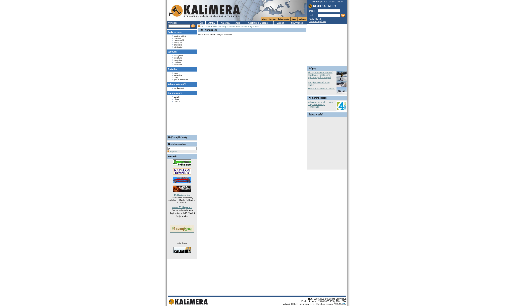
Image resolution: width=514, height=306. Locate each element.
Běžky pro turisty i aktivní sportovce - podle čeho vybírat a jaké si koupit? (320, 75)
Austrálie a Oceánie (258, 23)
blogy (176, 99)
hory (176, 77)
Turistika (172, 69)
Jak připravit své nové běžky (318, 83)
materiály (178, 60)
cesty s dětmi (180, 36)
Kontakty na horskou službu (321, 88)
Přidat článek (315, 19)
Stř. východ (297, 23)
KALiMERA (206, 26)
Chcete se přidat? (317, 21)
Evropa (280, 23)
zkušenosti (179, 88)
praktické (178, 45)
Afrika (211, 23)
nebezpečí (179, 40)
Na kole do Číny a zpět (248, 26)
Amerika (225, 23)
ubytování (178, 47)
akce (264, 19)
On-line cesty (175, 93)
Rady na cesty (175, 32)
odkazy (302, 19)
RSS (310, 299)
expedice (178, 75)
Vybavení (172, 51)
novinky (177, 62)
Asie (238, 23)
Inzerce (315, 1)
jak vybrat (178, 56)
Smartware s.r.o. (307, 304)
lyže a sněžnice (181, 80)
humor (177, 101)
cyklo (176, 73)
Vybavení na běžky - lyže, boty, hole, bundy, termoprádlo (320, 104)
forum (272, 19)
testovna (178, 64)
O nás (324, 1)
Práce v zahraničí (177, 84)
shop (294, 19)
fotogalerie (283, 19)
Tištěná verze (336, 1)
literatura (178, 58)
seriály (177, 97)
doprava (178, 38)
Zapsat (173, 151)
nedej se (178, 42)
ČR (201, 23)
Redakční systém (325, 304)
